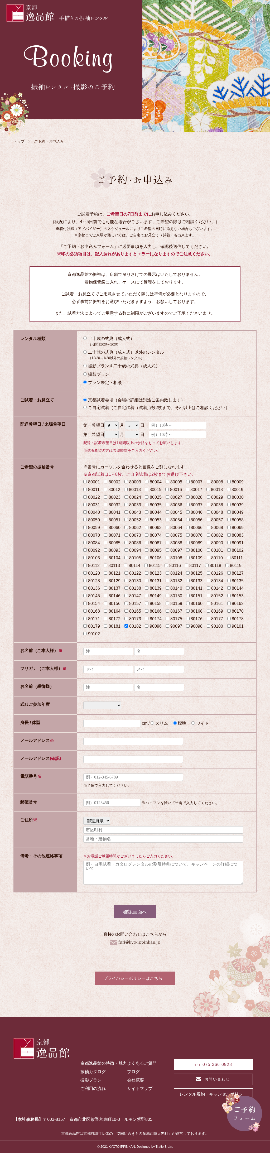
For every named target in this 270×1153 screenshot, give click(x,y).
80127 (238, 573)
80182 (135, 626)
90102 (94, 634)
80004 (156, 482)
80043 (135, 512)
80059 (94, 527)
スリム (161, 723)
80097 (176, 550)
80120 (94, 573)
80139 (156, 588)
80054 (176, 520)
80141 (196, 588)
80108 (176, 558)
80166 (156, 611)
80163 (94, 611)
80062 (135, 527)
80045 (176, 512)
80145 (94, 596)
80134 (217, 581)
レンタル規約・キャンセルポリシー (213, 1094)
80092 (94, 550)
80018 (217, 489)
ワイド (202, 723)
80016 (176, 489)
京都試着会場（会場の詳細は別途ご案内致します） (136, 400)
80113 (114, 565)
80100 (196, 550)
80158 (156, 603)
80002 (114, 482)
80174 (156, 619)
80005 (176, 482)
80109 (196, 558)
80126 (217, 573)
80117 (195, 565)
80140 (176, 588)
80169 (217, 611)
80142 (217, 588)
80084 (94, 543)
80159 (176, 603)
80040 (94, 512)
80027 (176, 497)
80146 (114, 596)
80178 (238, 619)
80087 (156, 543)
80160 (196, 603)
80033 (135, 505)
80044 (156, 512)
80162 (238, 603)
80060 (114, 527)
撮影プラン (91, 1080)
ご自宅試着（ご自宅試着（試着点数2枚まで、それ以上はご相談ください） (159, 407)
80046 (196, 512)
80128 (94, 581)
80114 (134, 565)
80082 (217, 535)
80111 (237, 558)
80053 (156, 520)
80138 (135, 588)
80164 (114, 611)
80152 (217, 596)
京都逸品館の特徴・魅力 (103, 1063)
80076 (196, 535)
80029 (217, 497)
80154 (94, 603)
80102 (238, 550)
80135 (238, 581)
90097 (176, 626)
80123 (156, 573)
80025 (156, 497)
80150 (176, 596)
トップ (19, 141)
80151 (196, 596)
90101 (238, 626)
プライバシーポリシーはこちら (132, 978)
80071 (114, 535)
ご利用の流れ (93, 1088)
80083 (238, 535)
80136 (94, 588)
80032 (114, 505)
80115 (155, 565)
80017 (196, 489)
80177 (217, 619)
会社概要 (135, 1080)
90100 (217, 626)
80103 (94, 558)
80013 (135, 489)
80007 (196, 482)
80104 (114, 558)
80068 (217, 527)
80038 (217, 505)
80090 (217, 543)
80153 (238, 596)
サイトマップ (139, 1088)
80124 (176, 573)
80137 (114, 588)
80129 (114, 581)
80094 (135, 550)
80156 (114, 603)
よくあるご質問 (142, 1063)
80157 (135, 603)
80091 (238, 543)
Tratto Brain (164, 1147)
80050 (94, 520)
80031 (94, 505)
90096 (156, 626)
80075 (176, 535)
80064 (176, 527)
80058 (238, 520)
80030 (238, 497)
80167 (176, 611)
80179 (94, 626)
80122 (135, 573)
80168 (196, 611)
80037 (196, 505)
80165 (135, 611)
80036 (176, 505)
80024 (135, 497)
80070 (94, 535)
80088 (176, 543)
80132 (176, 581)
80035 (156, 505)
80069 (238, 527)
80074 (156, 535)
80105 (135, 558)
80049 (238, 512)
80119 (236, 565)
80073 (135, 535)
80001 (94, 482)
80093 (114, 550)
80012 (114, 489)
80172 (114, 619)
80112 (94, 565)
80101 (217, 550)
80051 (114, 520)
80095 (156, 550)
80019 (237, 489)
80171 (94, 619)
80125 (196, 573)
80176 (196, 619)
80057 (217, 520)
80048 (217, 512)
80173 (135, 619)
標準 (182, 723)
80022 (94, 497)
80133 (196, 581)
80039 (238, 505)
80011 (94, 489)
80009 (238, 482)
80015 (155, 489)
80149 (156, 596)
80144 (238, 588)
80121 (114, 573)
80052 (135, 520)
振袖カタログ (93, 1071)
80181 (114, 626)
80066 (196, 527)
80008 (217, 482)
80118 (215, 565)
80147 (135, 596)
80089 (196, 543)
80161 (217, 603)
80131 (156, 581)
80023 (114, 497)
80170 (238, 611)
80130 (135, 581)
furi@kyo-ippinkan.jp (139, 942)
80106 (156, 558)
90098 (196, 626)
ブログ (133, 1071)
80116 (175, 565)
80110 (217, 558)
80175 (176, 619)
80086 (135, 543)
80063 (156, 527)
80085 (114, 543)
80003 (135, 482)
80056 (196, 520)
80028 (196, 497)
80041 (114, 512)
